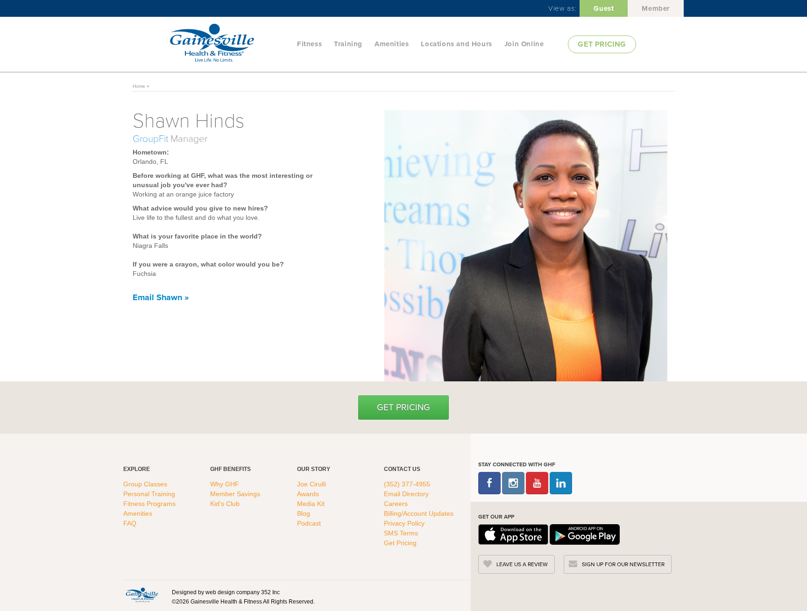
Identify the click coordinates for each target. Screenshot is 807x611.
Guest (604, 8)
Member (656, 8)
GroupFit (151, 138)
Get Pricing (403, 407)
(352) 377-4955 (407, 484)
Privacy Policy (404, 523)
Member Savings (236, 494)
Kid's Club (225, 503)
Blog (304, 513)
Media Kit (311, 503)
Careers (396, 503)
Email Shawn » (161, 297)
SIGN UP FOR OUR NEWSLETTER (623, 564)
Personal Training (150, 494)
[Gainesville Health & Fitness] (230, 44)
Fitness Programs (150, 503)
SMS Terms (401, 533)
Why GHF (225, 484)
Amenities (392, 44)
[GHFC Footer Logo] (142, 595)
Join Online (524, 44)
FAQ (130, 523)
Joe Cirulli (311, 484)
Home (139, 86)
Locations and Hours (456, 44)
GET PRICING (602, 44)
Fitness (309, 44)
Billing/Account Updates (418, 513)
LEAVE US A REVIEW (522, 564)
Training (348, 44)
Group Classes (146, 484)
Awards (308, 494)
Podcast (309, 523)
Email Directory (406, 494)
